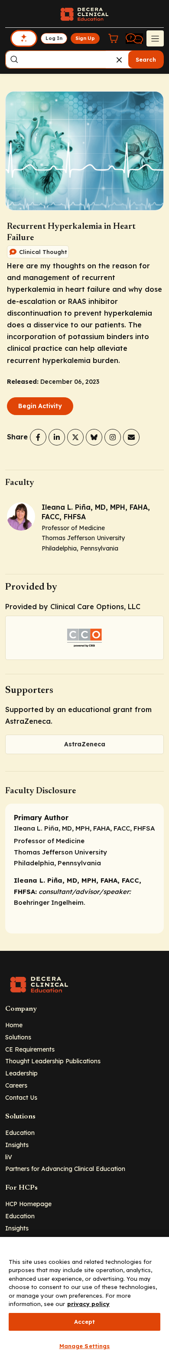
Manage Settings (84, 1345)
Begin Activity (40, 406)
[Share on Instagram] (112, 437)
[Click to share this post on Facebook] (38, 437)
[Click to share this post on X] (75, 437)
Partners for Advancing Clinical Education (65, 1168)
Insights (17, 1144)
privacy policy (88, 1303)
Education (20, 1132)
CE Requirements (30, 1049)
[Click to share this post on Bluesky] (94, 437)
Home (14, 1025)
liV (8, 1157)
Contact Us (21, 1097)
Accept (84, 1321)
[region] (84, 1299)
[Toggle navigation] (155, 38)
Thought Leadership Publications (53, 1061)
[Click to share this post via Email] (131, 437)
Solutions (18, 1037)
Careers (16, 1085)
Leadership (21, 1073)
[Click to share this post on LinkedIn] (57, 437)
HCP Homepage (28, 1203)
